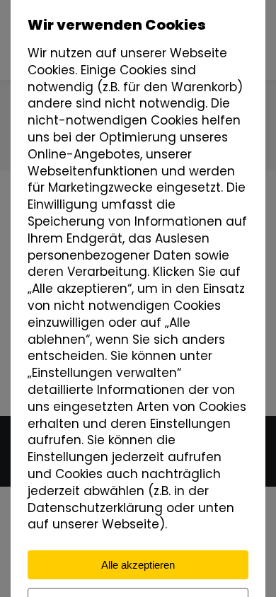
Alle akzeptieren (138, 565)
